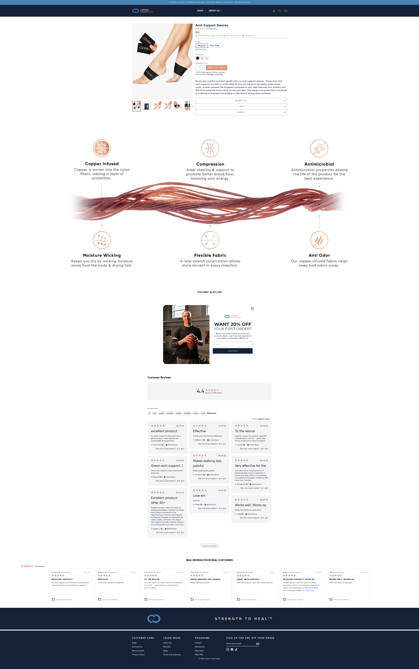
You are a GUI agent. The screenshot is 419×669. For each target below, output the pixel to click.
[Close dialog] (252, 308)
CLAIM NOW (233, 351)
